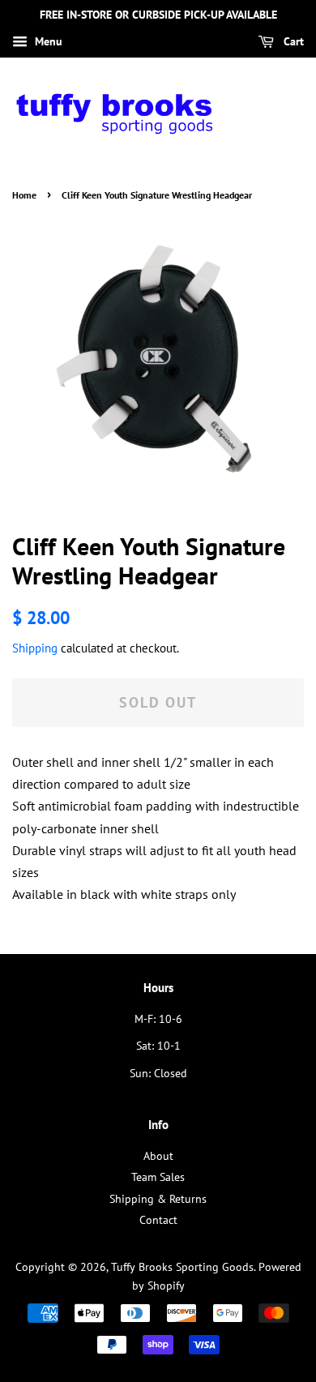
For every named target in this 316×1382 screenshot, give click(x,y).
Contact (158, 1220)
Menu (47, 41)
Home (24, 195)
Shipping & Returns (158, 1199)
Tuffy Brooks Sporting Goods (182, 1267)
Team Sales (158, 1177)
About (158, 1156)
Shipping (35, 648)
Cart (292, 41)
